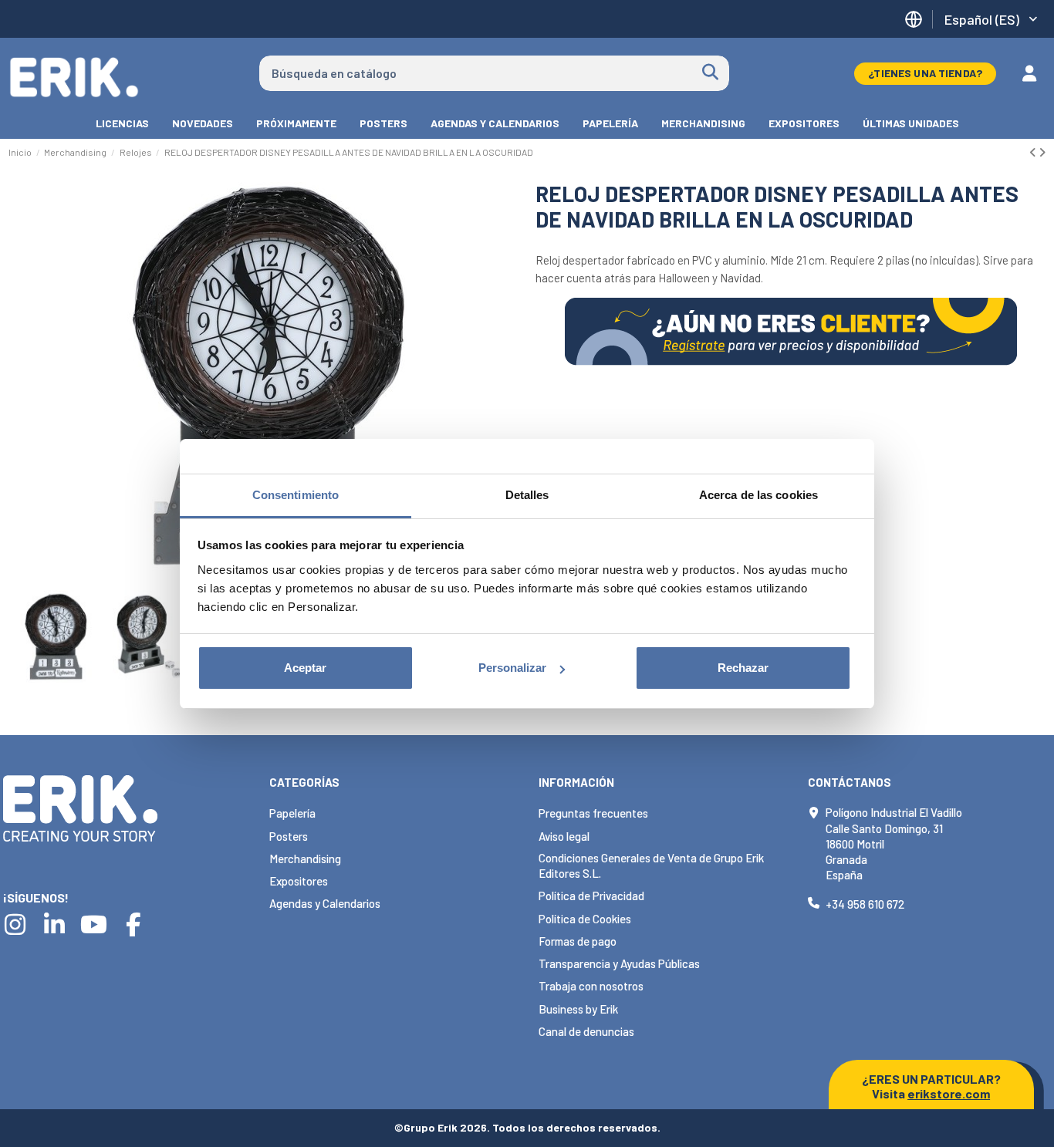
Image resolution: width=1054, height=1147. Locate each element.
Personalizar (512, 667)
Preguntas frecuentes (593, 813)
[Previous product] (1034, 152)
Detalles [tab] (527, 494)
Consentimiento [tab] (295, 494)
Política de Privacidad (591, 895)
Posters (288, 836)
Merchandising (305, 858)
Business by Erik (578, 1009)
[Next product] (1042, 152)
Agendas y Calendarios (324, 903)
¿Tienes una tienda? (925, 72)
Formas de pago (578, 941)
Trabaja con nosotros (591, 986)
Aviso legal (564, 836)
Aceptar (305, 667)
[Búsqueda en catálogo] (710, 73)
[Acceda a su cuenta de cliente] (1029, 73)
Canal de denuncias (586, 1031)
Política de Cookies (585, 919)
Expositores (298, 881)
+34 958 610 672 (865, 904)
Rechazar (743, 667)
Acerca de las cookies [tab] (758, 494)
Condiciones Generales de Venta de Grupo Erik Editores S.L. (651, 865)
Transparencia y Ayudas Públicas (619, 963)
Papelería (292, 813)
